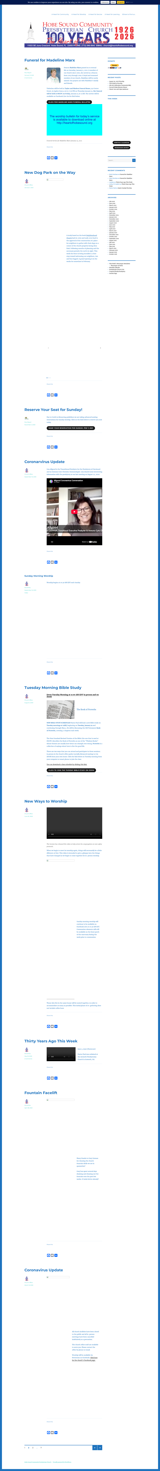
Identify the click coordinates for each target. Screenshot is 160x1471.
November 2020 (114, 219)
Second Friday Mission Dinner (118, 87)
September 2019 (114, 238)
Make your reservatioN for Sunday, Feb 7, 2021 (71, 428)
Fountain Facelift (40, 1092)
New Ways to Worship (45, 801)
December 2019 (113, 234)
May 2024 (112, 211)
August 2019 (113, 240)
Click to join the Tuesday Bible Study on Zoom (71, 770)
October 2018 (113, 254)
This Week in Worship (115, 83)
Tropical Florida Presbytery (117, 271)
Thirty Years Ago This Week (50, 1041)
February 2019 (113, 250)
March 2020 (112, 231)
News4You (27, 587)
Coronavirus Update (43, 1270)
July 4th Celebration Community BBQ (120, 85)
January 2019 (113, 252)
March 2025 (112, 205)
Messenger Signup (122, 147)
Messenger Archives (117, 265)
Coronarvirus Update (44, 461)
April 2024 (112, 213)
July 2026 (112, 201)
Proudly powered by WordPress (62, 1462)
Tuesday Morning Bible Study (52, 687)
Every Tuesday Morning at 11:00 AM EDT (65, 695)
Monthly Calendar (114, 267)
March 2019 (112, 248)
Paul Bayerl (27, 72)
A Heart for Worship (78, 14)
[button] (100, 348)
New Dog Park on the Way (49, 172)
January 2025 (113, 207)
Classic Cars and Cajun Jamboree (118, 89)
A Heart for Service (95, 14)
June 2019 (112, 244)
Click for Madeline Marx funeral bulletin (69, 102)
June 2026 (112, 203)
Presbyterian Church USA (116, 269)
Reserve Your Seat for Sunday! (53, 409)
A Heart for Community (60, 14)
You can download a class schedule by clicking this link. (67, 764)
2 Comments (28, 78)
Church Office (28, 185)
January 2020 (113, 233)
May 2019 (112, 246)
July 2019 (112, 242)
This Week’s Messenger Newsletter (119, 263)
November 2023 (114, 215)
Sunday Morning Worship (38, 576)
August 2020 (113, 223)
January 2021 (113, 217)
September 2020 (114, 221)
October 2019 (113, 236)
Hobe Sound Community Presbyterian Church (37, 1462)
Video (26, 592)
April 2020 (112, 229)
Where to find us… (129, 14)
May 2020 (112, 227)
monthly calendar (121, 142)
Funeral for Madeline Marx (49, 60)
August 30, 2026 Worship (116, 81)
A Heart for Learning (112, 14)
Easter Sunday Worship (125, 188)
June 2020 (112, 225)
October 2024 (113, 209)
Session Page (113, 273)
